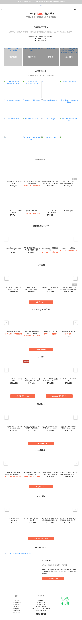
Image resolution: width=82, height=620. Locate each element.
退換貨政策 (16, 610)
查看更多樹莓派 (41, 349)
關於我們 (16, 600)
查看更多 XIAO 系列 (41, 538)
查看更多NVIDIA (41, 302)
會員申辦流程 (17, 602)
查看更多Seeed (41, 487)
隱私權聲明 (16, 612)
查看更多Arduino (23, 396)
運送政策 (16, 606)
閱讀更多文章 (53, 579)
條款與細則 (16, 608)
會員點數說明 (17, 604)
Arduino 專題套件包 (59, 396)
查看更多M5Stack (41, 443)
